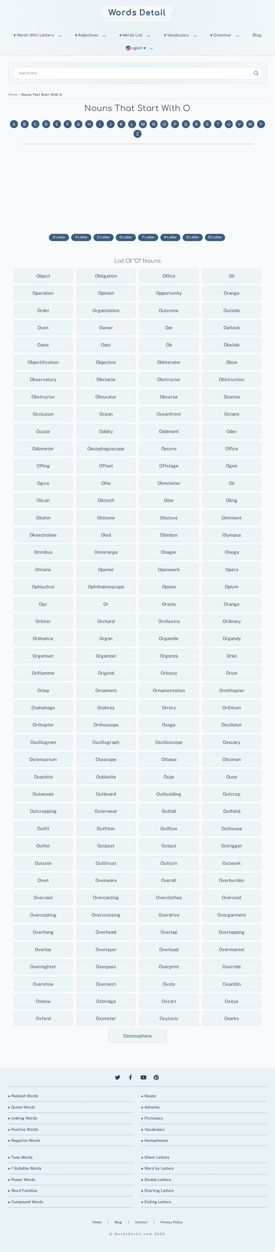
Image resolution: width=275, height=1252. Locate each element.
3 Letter (59, 237)
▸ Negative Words (24, 1140)
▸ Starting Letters (158, 1190)
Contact (141, 1222)
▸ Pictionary (152, 1118)
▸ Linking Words (22, 1118)
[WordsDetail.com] (137, 20)
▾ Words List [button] (131, 35)
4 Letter (81, 237)
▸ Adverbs (151, 1107)
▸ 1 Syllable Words (24, 1168)
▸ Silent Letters (155, 1157)
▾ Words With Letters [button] (34, 35)
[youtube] (143, 1076)
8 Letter (170, 237)
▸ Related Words (23, 1096)
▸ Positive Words (23, 1129)
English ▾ (137, 48)
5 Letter (103, 237)
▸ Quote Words (21, 1107)
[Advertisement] (137, 188)
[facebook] (130, 1076)
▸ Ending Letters (156, 1201)
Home (13, 95)
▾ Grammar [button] (220, 35)
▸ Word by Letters (158, 1168)
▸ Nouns (149, 1096)
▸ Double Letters (156, 1179)
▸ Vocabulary (153, 1129)
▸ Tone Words (20, 1157)
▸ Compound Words (25, 1201)
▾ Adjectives (86, 35)
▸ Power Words (21, 1179)
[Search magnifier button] (256, 73)
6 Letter (126, 237)
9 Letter (192, 237)
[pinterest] (156, 1076)
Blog (257, 35)
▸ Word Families (22, 1190)
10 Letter (215, 237)
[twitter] (117, 1076)
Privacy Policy (172, 1222)
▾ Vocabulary (176, 35)
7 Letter (148, 237)
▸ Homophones (155, 1140)
